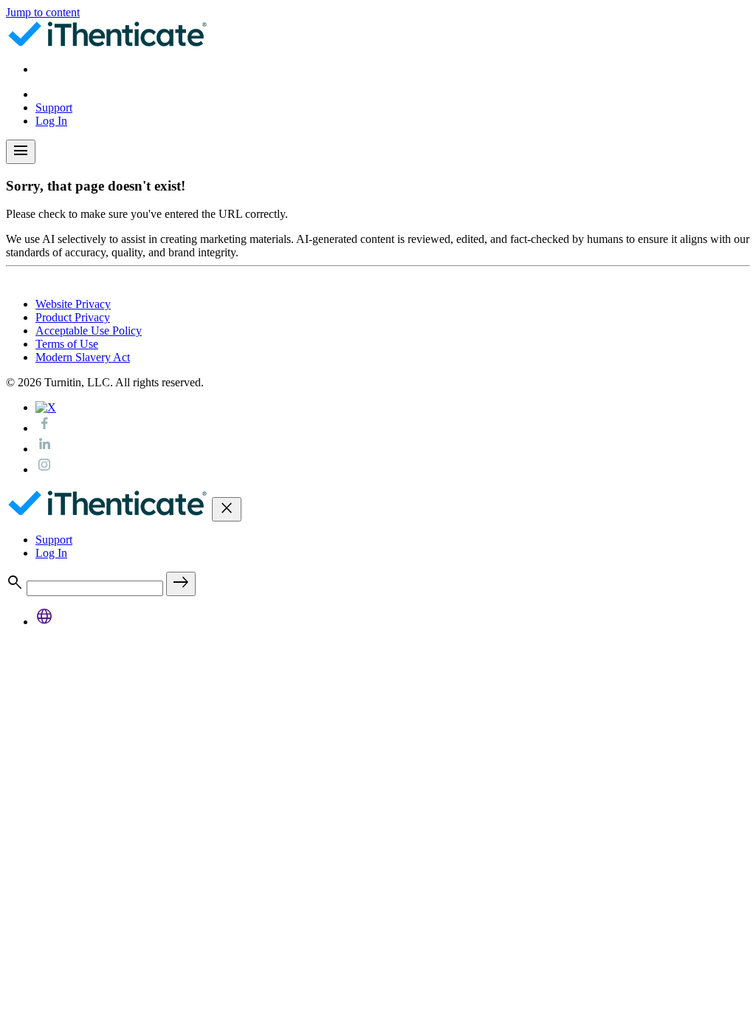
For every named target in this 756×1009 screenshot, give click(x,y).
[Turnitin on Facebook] (44, 428)
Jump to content (43, 12)
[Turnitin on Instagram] (44, 469)
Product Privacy (72, 317)
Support (53, 107)
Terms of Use (66, 344)
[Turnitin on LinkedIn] (44, 448)
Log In (51, 120)
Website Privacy (73, 304)
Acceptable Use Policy (88, 330)
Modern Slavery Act (82, 357)
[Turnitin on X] (45, 407)
